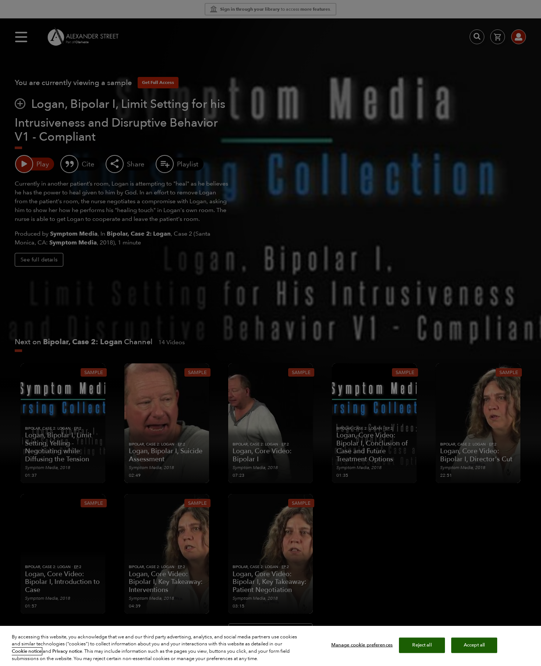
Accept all (474, 645)
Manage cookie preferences (362, 645)
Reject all (421, 645)
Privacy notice (67, 651)
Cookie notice (27, 651)
